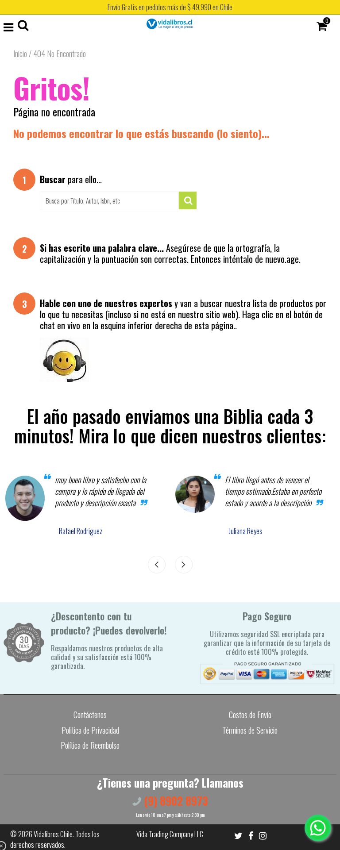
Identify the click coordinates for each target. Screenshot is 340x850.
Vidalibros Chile (53, 834)
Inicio (20, 53)
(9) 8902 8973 (174, 800)
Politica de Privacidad (90, 730)
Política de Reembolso (90, 745)
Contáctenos (90, 714)
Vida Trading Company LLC (169, 834)
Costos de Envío (250, 714)
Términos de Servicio (250, 730)
